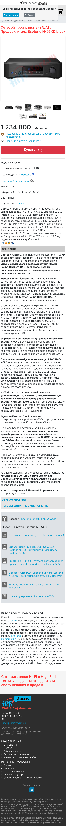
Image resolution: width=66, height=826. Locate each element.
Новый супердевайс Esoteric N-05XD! (31, 596)
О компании (10, 745)
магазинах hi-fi (10, 638)
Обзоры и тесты (12, 751)
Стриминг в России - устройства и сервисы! (36, 535)
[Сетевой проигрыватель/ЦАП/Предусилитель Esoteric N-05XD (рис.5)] (47, 107)
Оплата (7, 765)
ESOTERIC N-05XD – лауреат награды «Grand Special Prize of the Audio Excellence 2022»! (36, 562)
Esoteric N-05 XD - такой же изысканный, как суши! (34, 586)
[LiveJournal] (12, 242)
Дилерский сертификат (15, 181)
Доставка (9, 768)
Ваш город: (35, 2)
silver (22, 203)
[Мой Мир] (9, 242)
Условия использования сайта (20, 757)
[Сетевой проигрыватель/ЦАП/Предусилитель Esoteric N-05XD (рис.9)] (43, 116)
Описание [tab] (9, 249)
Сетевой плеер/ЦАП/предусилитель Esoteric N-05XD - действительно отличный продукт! (36, 574)
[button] (33, 135)
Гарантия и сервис (14, 771)
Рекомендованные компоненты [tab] (25, 505)
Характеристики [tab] (14, 500)
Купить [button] (30, 150)
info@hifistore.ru (13, 723)
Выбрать (29, 15)
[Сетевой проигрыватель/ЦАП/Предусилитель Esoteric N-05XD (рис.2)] (18, 107)
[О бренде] (33, 173)
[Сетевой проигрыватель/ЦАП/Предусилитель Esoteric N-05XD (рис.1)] (9, 107)
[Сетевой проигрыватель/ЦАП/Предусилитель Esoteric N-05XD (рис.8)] (33, 116)
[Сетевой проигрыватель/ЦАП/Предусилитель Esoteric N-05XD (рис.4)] (38, 107)
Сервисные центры (14, 774)
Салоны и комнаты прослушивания (23, 777)
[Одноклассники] (6, 242)
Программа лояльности (17, 754)
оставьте (11, 620)
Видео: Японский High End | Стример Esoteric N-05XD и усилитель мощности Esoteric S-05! (33, 549)
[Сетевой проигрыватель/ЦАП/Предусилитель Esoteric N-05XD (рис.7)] (23, 116)
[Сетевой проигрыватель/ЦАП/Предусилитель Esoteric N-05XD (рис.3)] (28, 107)
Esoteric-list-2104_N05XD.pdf (38, 518)
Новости (8, 748)
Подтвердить (11, 15)
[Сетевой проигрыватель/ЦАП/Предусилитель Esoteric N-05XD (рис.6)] (57, 107)
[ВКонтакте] (2, 242)
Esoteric (26, 174)
